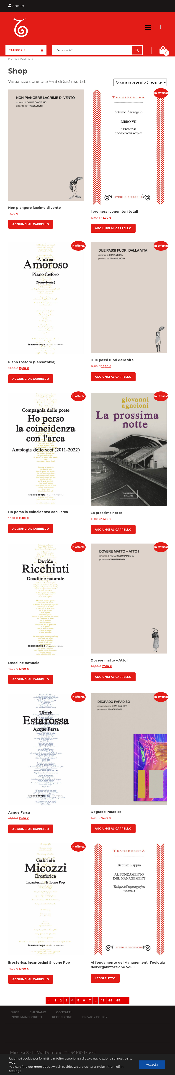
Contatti (64, 1012)
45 (118, 1000)
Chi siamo (37, 1012)
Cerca (137, 50)
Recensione (62, 1017)
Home (13, 58)
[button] (148, 27)
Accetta (152, 1064)
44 (110, 1000)
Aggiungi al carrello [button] (30, 224)
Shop (15, 1012)
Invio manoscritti (26, 1017)
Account (18, 6)
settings (15, 1070)
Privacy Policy (94, 1017)
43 (102, 1000)
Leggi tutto (105, 978)
